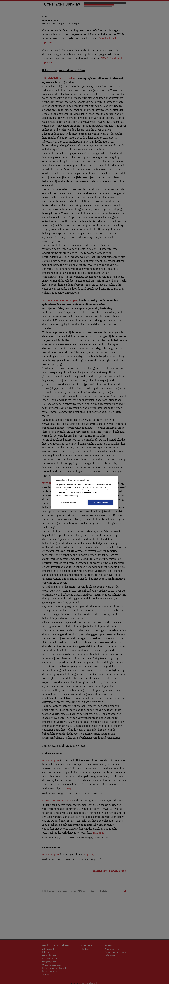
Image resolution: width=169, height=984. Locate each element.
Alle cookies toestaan (100, 502)
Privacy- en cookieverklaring (67, 495)
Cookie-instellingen (68, 502)
